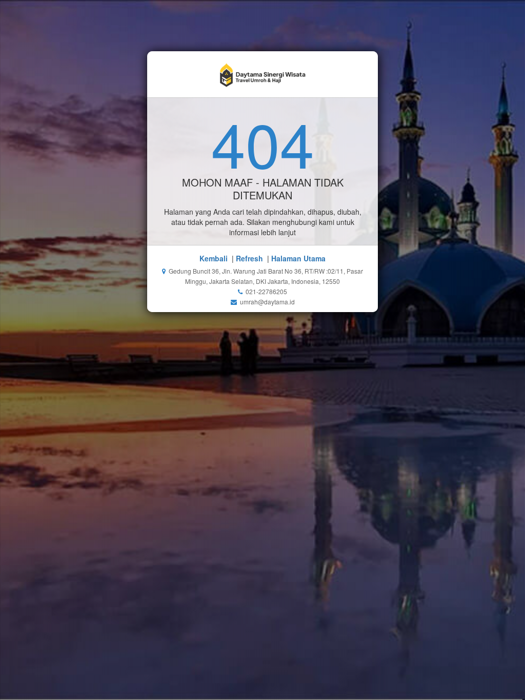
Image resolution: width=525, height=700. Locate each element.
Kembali (213, 258)
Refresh (249, 258)
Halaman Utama (298, 258)
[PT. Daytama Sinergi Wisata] (263, 74)
